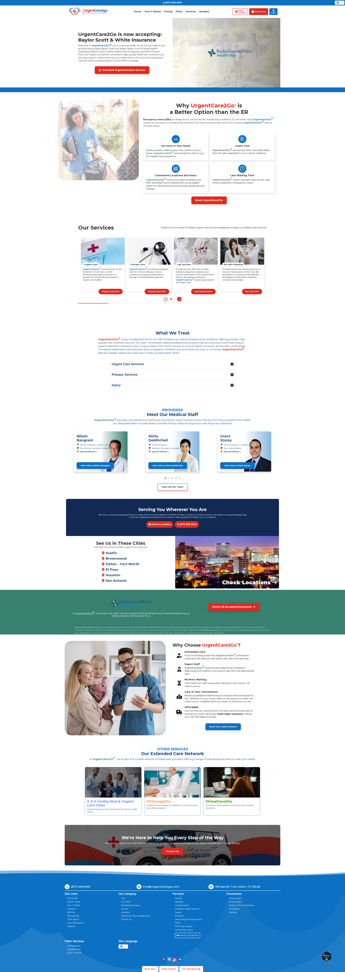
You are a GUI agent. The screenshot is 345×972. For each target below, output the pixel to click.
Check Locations (161, 524)
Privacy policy (235, 902)
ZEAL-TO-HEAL (74, 953)
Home (137, 11)
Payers (178, 912)
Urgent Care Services (128, 364)
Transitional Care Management (135, 916)
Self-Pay (71, 912)
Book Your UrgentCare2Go (223, 726)
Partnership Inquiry (184, 930)
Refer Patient (169, 969)
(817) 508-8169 (187, 524)
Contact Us (126, 919)
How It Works (152, 11)
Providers (179, 916)
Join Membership (191, 969)
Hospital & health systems (187, 909)
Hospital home (182, 905)
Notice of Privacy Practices (241, 905)
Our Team (125, 902)
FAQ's (179, 11)
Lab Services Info (157, 291)
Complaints (234, 909)
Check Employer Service (246, 291)
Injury (116, 385)
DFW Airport (73, 919)
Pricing (168, 11)
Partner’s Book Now (189, 935)
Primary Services (125, 374)
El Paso (112, 569)
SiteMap (233, 912)
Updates (204, 11)
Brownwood (116, 558)
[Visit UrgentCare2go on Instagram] (174, 959)
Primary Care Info (110, 291)
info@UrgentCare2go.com (161, 886)
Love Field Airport (75, 923)
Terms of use (235, 898)
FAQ (123, 898)
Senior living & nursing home (188, 919)
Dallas (111, 564)
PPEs (177, 923)
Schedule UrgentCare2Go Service (123, 70)
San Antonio (116, 581)
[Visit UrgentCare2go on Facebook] (164, 959)
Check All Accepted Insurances (232, 606)
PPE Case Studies (183, 926)
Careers (124, 909)
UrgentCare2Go (102, 45)
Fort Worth (129, 564)
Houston (113, 575)
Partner (178, 898)
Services (191, 11)
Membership (73, 916)
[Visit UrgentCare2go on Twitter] (169, 959)
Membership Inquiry (130, 905)
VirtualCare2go (74, 949)
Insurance (71, 909)
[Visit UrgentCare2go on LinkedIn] (180, 959)
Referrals (179, 902)
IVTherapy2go (73, 946)
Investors (125, 912)
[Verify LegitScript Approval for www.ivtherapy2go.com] (327, 956)
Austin (111, 553)
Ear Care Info (205, 291)
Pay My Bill (72, 898)
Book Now (150, 969)
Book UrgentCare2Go (209, 200)
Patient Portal (73, 902)
